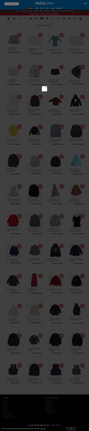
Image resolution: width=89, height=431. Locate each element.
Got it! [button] (71, 428)
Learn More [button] (43, 428)
